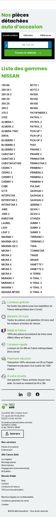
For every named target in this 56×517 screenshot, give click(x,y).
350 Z (4, 108)
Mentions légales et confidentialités (17, 497)
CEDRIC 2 (6, 172)
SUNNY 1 (35, 223)
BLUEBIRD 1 (8, 140)
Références (45, 35)
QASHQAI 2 (36, 195)
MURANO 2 (7, 282)
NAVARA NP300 (10, 292)
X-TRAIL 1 (36, 278)
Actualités (6, 471)
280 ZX (5, 98)
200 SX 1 (6, 89)
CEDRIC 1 (6, 167)
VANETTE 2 (37, 269)
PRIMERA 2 (36, 172)
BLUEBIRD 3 (8, 149)
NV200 (34, 94)
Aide (3, 480)
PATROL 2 (36, 121)
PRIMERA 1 (36, 167)
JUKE (4, 209)
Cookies (5, 504)
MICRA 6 (6, 273)
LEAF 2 (5, 232)
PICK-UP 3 (36, 140)
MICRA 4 (6, 264)
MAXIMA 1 (7, 236)
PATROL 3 (36, 126)
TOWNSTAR (37, 250)
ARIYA (5, 135)
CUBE (4, 186)
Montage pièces (8, 462)
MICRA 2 (6, 255)
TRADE (34, 255)
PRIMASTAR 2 (38, 163)
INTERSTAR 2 (9, 200)
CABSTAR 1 (8, 154)
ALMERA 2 (7, 126)
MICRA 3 (6, 259)
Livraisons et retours (10, 487)
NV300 (34, 103)
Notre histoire (7, 465)
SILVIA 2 (35, 213)
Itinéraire (15, 433)
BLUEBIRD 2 (8, 144)
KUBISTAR (7, 218)
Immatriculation (10, 35)
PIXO (33, 144)
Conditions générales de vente (15, 501)
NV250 (34, 98)
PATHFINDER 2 (38, 112)
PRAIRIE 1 (35, 149)
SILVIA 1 (35, 209)
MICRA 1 (6, 250)
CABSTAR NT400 (11, 163)
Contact (5, 484)
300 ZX (5, 103)
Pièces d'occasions (10, 447)
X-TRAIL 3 (36, 287)
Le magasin (6, 459)
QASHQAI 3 (36, 200)
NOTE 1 (34, 85)
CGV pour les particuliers (12, 490)
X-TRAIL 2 (36, 282)
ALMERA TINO (9, 131)
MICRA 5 (6, 269)
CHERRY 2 (7, 177)
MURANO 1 (7, 278)
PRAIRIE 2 (35, 154)
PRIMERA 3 (36, 177)
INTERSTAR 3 (9, 204)
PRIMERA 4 (36, 181)
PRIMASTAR (37, 158)
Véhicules (28, 35)
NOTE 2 (34, 89)
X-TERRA (35, 273)
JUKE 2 (5, 213)
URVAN (34, 259)
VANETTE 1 (37, 264)
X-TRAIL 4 (36, 292)
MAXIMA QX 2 (9, 241)
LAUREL (6, 223)
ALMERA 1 (7, 121)
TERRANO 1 (37, 236)
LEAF (4, 227)
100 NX (5, 85)
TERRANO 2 (37, 241)
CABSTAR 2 (8, 158)
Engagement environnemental (15, 468)
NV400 (34, 108)
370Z (4, 117)
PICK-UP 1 (36, 131)
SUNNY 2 (35, 227)
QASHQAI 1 (36, 190)
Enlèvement (6, 450)
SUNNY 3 (35, 232)
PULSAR (35, 186)
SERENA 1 (36, 204)
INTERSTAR (8, 195)
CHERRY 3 (7, 181)
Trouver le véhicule (26, 52)
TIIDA (33, 246)
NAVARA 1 (7, 287)
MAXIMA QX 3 (9, 246)
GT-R (4, 190)
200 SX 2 (6, 94)
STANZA (35, 218)
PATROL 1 (36, 117)
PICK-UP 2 (36, 135)
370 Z (4, 112)
